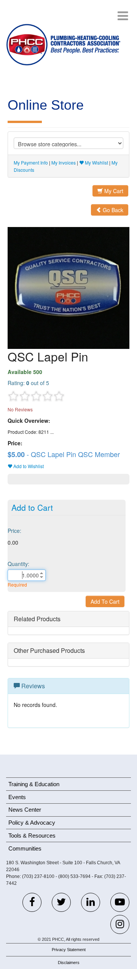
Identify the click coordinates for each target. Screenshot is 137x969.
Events (17, 797)
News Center (24, 809)
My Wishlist (96, 162)
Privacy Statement (69, 949)
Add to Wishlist (28, 466)
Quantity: (18, 564)
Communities (24, 848)
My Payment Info (31, 162)
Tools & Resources (32, 835)
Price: (14, 530)
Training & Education (33, 784)
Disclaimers (69, 962)
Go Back (112, 210)
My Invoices (63, 162)
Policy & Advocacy (31, 822)
